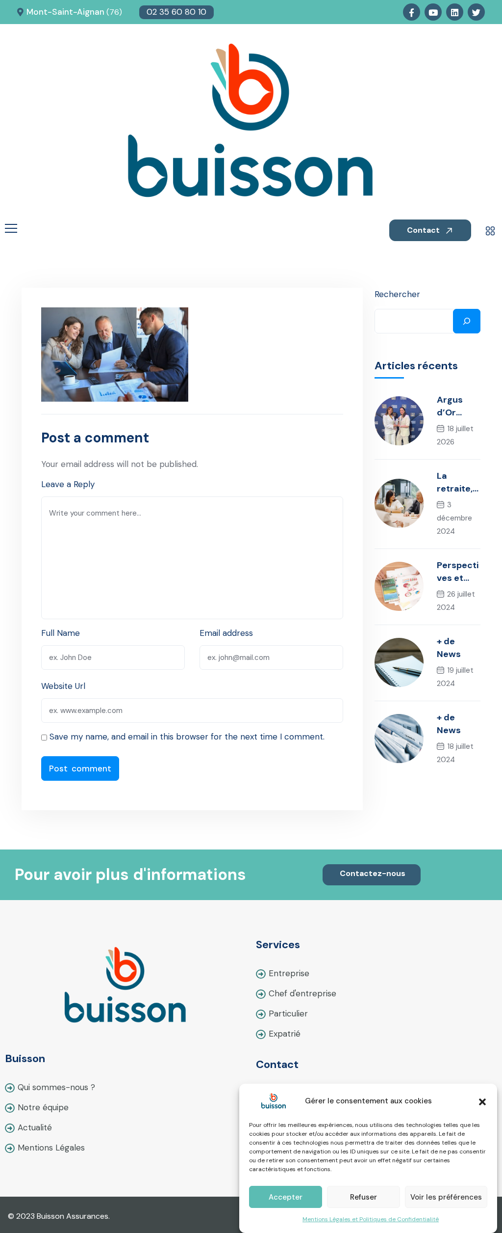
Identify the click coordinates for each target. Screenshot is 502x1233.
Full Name (60, 633)
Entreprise (289, 973)
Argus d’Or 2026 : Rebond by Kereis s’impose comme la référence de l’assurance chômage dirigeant (458, 406)
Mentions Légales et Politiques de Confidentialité (370, 1219)
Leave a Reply (68, 484)
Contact (424, 230)
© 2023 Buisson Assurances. (59, 1216)
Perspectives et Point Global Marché (457, 571)
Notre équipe (43, 1107)
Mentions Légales (51, 1147)
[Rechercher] (466, 321)
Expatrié (285, 1033)
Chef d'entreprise (302, 993)
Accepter (285, 1197)
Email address (226, 633)
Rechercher (397, 294)
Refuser (363, 1197)
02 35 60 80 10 (176, 11)
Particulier (288, 1013)
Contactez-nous (372, 873)
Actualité (35, 1127)
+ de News (449, 647)
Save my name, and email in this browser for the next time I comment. (187, 736)
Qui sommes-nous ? (56, 1087)
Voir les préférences (446, 1197)
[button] (482, 1101)
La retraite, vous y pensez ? (456, 482)
